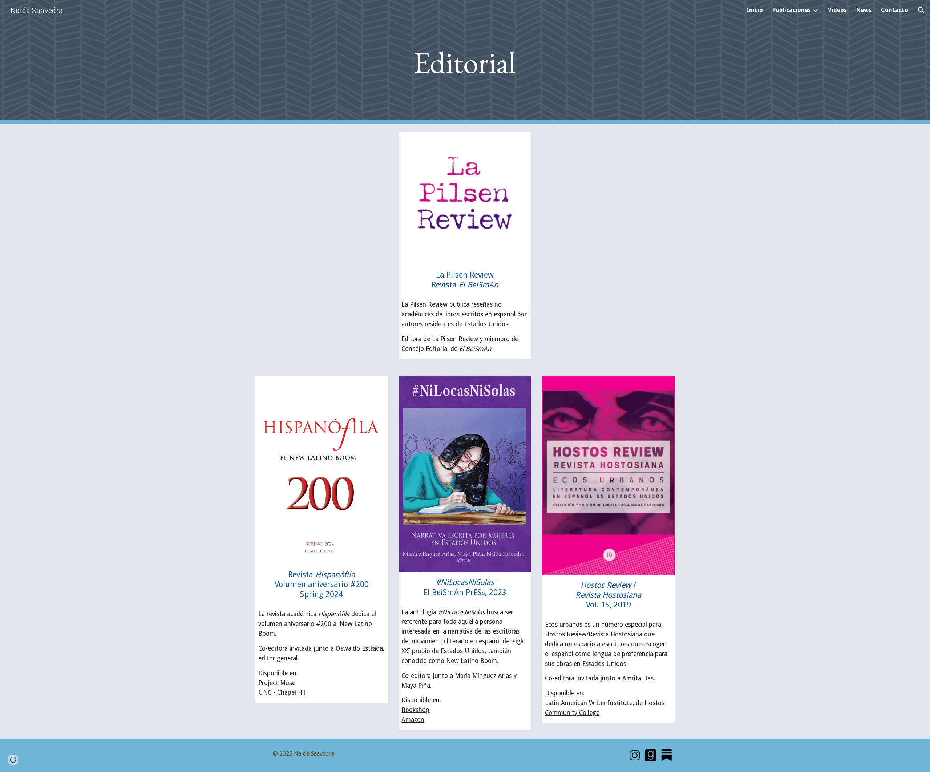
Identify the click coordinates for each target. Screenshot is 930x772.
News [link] (864, 10)
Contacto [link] (894, 10)
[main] (465, 61)
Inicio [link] (755, 10)
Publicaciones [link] (791, 10)
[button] (921, 10)
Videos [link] (837, 10)
